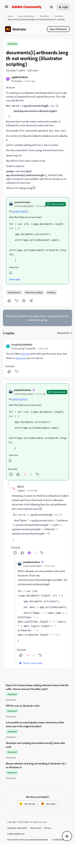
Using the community (17, 828)
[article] (37, 358)
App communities (26, 16)
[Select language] (51, 7)
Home (10, 16)
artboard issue (14, 292)
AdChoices (59, 839)
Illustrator (44, 16)
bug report (21, 358)
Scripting (51, 292)
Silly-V (20, 486)
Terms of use (35, 828)
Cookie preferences (16, 833)
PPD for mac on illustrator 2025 (23, 705)
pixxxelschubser (22, 202)
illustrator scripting (33, 292)
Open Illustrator (58, 29)
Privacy (47, 828)
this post (25, 353)
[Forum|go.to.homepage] (27, 7)
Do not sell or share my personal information (27, 839)
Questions (58, 16)
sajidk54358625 (19, 77)
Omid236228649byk (21, 344)
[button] (6, 7)
